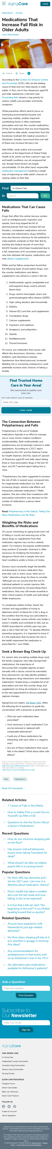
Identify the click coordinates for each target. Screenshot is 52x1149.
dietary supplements (18, 258)
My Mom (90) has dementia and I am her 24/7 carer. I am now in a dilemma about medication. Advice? (28, 881)
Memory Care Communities (12, 1069)
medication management (15, 170)
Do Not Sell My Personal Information (29, 1145)
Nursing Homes (8, 1073)
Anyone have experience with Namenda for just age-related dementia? (25, 927)
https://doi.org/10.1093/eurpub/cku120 (16, 766)
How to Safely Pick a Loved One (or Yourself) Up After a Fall (28, 814)
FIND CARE (26, 410)
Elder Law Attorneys (10, 1092)
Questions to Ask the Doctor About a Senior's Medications (28, 824)
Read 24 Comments (12, 788)
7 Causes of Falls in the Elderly (25, 805)
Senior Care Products (10, 1096)
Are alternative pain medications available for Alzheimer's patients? (28, 966)
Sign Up (26, 1029)
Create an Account (9, 1111)
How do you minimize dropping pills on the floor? (29, 840)
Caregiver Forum (8, 1083)
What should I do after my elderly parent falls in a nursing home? (27, 864)
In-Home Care (7, 1057)
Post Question (26, 995)
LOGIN (45, 4)
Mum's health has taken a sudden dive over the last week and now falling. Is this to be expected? (27, 895)
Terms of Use (36, 1143)
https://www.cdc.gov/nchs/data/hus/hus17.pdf (18, 770)
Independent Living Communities (15, 1061)
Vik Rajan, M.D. (33, 702)
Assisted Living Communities (13, 1065)
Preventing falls (10, 97)
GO (45, 195)
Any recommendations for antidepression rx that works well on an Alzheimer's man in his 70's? (28, 954)
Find (5, 188)
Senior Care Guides (9, 1087)
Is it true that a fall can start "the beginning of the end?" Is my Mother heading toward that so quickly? (29, 908)
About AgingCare (9, 1115)
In (3, 196)
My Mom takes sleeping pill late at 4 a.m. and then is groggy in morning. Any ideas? (28, 941)
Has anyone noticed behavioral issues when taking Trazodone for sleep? (27, 852)
